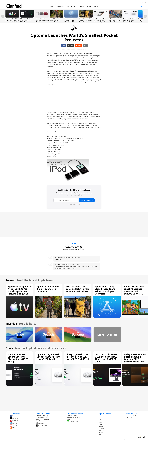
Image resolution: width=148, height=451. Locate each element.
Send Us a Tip (129, 418)
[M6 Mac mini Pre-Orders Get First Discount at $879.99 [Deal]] (27, 17)
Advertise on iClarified (131, 416)
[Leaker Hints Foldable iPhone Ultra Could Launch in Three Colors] (42, 17)
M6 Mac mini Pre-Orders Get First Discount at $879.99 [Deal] (26, 20)
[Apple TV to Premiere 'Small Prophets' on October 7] (56, 17)
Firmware (101, 428)
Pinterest (15, 420)
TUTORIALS (60, 6)
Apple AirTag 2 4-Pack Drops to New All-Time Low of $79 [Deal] (48, 357)
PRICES (89, 6)
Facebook (15, 416)
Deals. (9, 348)
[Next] (145, 16)
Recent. (10, 280)
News (100, 416)
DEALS (96, 6)
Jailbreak (101, 430)
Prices (100, 422)
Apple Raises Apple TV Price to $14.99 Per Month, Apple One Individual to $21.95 (12, 21)
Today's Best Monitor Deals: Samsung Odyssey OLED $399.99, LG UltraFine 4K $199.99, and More (135, 359)
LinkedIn (14, 423)
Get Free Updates (86, 200)
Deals (100, 424)
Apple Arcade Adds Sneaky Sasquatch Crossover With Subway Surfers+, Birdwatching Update (135, 291)
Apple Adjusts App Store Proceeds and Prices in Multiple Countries (105, 290)
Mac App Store (42, 425)
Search (101, 434)
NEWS (52, 6)
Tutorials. (11, 323)
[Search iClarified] (142, 6)
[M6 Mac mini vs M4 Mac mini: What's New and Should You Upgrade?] (101, 17)
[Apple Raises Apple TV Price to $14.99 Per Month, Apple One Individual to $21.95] (12, 17)
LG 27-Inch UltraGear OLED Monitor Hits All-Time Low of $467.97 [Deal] (107, 358)
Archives (101, 432)
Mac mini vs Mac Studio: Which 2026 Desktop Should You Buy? (129, 20)
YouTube (14, 425)
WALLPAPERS (71, 6)
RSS (13, 428)
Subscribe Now (73, 421)
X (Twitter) (15, 418)
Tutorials (101, 418)
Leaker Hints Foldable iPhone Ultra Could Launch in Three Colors (42, 20)
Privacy (142, 439)
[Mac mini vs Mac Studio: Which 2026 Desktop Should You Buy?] (130, 17)
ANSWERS (81, 6)
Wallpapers (102, 420)
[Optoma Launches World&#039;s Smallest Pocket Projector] (68, 170)
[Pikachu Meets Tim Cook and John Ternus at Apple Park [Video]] (86, 17)
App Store (41, 423)
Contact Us (128, 420)
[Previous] (2, 16)
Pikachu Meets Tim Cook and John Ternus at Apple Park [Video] (85, 20)
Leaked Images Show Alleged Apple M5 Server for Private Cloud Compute (115, 20)
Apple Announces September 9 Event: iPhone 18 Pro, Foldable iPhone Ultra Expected (70, 21)
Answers (101, 426)
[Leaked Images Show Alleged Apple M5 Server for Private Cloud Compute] (115, 17)
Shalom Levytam (82, 49)
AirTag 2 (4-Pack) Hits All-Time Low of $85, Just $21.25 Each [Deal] (77, 357)
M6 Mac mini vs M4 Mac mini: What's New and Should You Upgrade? (100, 20)
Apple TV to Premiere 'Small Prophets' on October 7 (55, 20)
